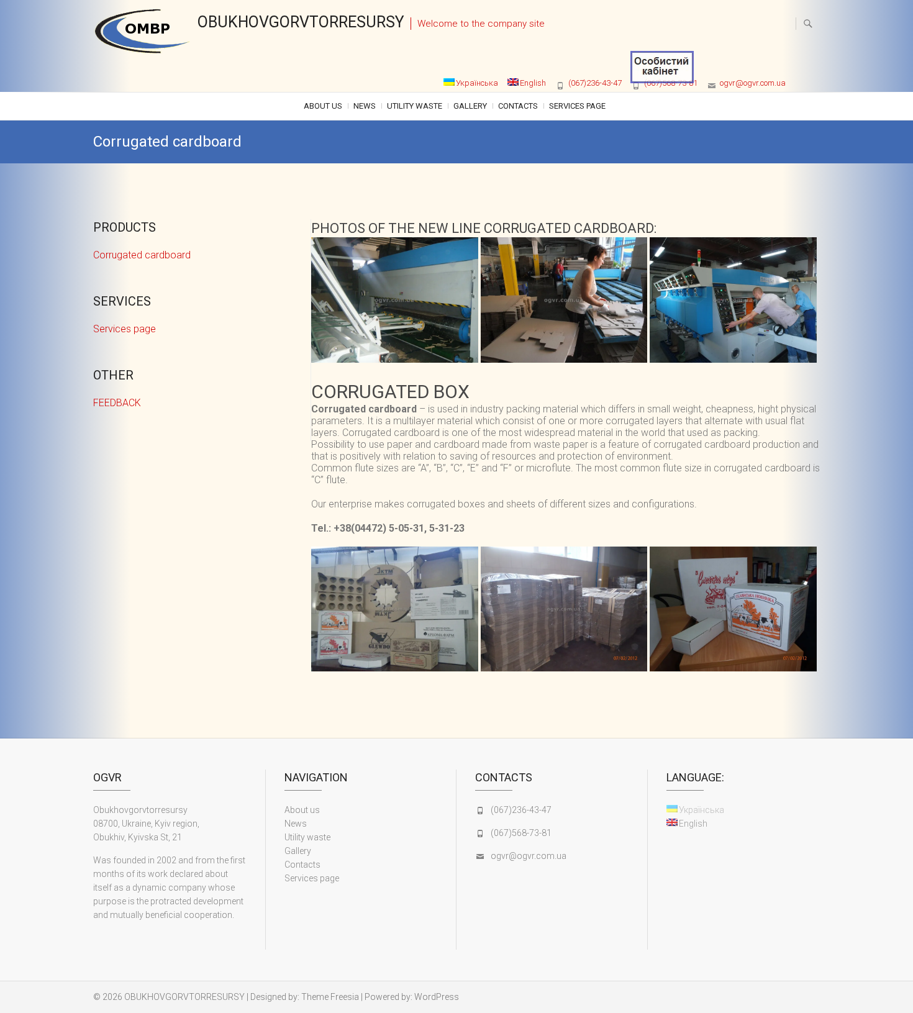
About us (323, 106)
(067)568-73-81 (521, 833)
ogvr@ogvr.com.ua (753, 83)
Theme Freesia (330, 997)
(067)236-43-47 (595, 83)
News (364, 106)
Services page (577, 106)
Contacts (518, 106)
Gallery (470, 106)
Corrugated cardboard (142, 255)
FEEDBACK (117, 403)
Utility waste (414, 106)
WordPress (436, 997)
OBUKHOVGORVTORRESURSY (301, 22)
